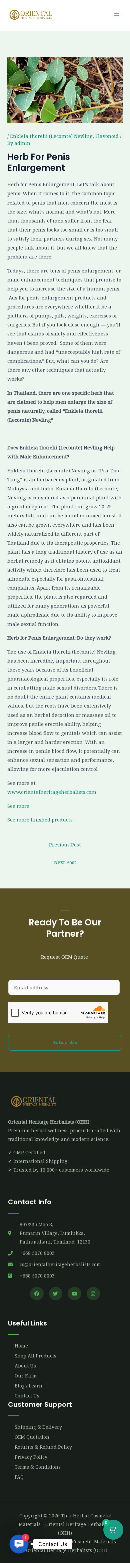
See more (18, 805)
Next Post (65, 862)
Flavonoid (107, 136)
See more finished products (40, 819)
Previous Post (65, 844)
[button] (19, 1544)
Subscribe (65, 1042)
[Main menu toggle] (116, 15)
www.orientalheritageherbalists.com (51, 791)
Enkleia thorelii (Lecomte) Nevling (51, 136)
